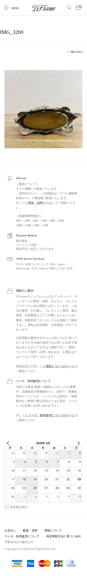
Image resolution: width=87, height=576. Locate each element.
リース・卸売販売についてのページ (51, 415)
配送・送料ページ (40, 202)
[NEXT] (77, 443)
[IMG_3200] (43, 109)
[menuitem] (10, 530)
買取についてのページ (60, 366)
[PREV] (8, 443)
